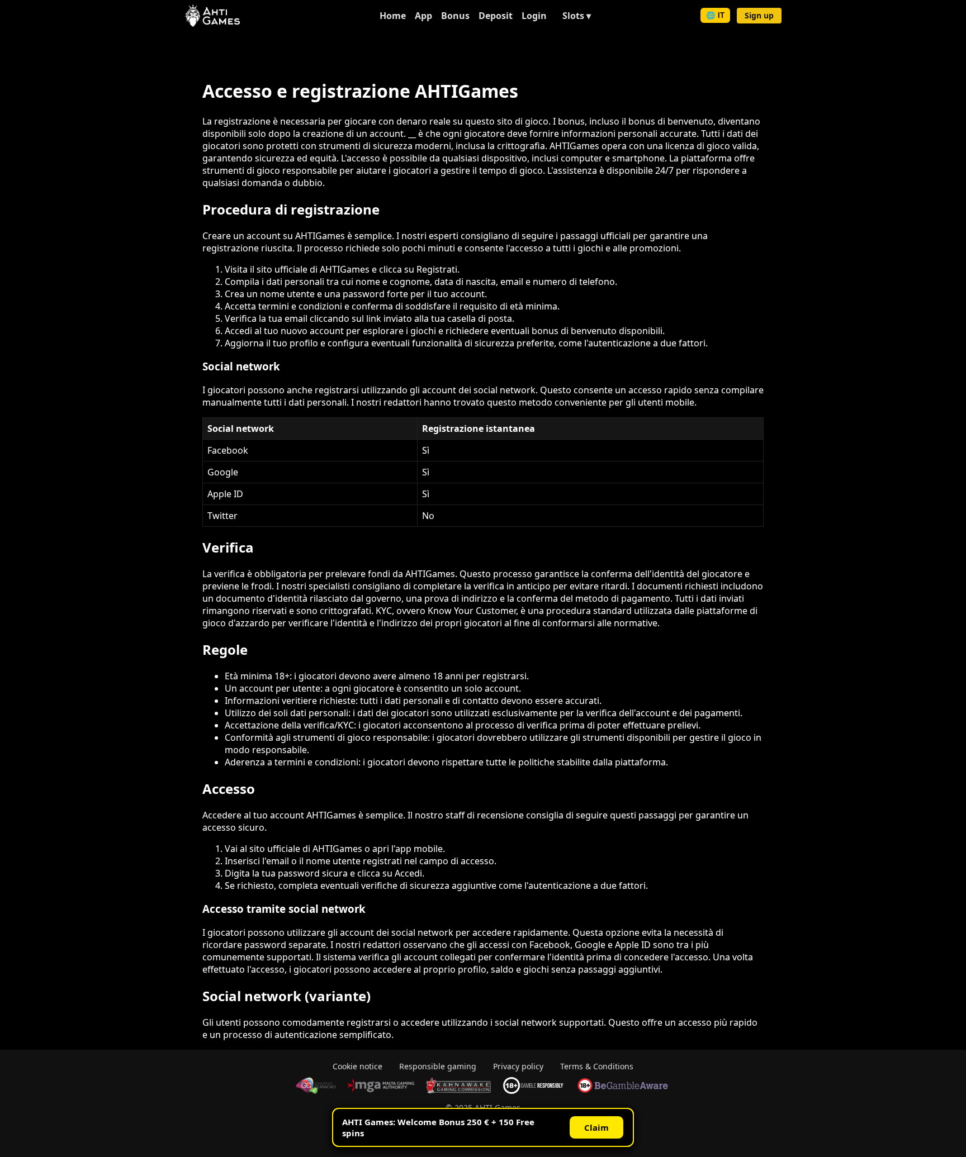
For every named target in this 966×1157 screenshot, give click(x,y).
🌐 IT (715, 15)
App (423, 15)
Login (534, 15)
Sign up (759, 15)
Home (393, 15)
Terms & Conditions (596, 1066)
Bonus (455, 15)
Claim (596, 1127)
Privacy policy (518, 1066)
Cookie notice (357, 1066)
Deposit (496, 15)
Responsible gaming (437, 1066)
